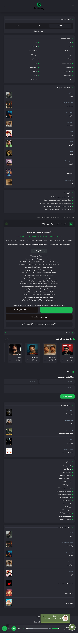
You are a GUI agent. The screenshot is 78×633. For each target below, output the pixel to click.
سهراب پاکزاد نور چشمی (42, 305)
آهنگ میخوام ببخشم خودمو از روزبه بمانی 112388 (56, 206)
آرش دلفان (68, 51)
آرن (70, 55)
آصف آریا (34, 59)
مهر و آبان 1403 (66, 510)
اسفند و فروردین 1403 (64, 494)
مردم (71, 155)
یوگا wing (70, 173)
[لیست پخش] (23, 628)
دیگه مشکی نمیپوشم (66, 433)
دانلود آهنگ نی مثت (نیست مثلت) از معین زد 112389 (55, 203)
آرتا (36, 42)
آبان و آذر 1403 (67, 507)
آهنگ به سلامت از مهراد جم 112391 (61, 197)
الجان (35, 75)
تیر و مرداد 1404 (66, 482)
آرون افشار (34, 55)
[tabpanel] (39, 31)
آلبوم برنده (69, 414)
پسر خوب (70, 106)
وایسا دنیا (70, 443)
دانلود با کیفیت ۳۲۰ (37, 317)
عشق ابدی (69, 603)
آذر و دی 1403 (67, 504)
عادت (19, 357)
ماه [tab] (39, 26)
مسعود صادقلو (68, 161)
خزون (71, 184)
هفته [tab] (60, 26)
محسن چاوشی (68, 449)
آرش (70, 46)
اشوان (35, 71)
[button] (10, 339)
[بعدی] (18, 628)
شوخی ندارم (52, 357)
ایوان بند (70, 122)
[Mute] (50, 628)
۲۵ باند (69, 42)
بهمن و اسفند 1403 (65, 497)
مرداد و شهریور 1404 (65, 479)
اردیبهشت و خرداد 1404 (64, 488)
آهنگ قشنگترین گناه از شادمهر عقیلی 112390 (57, 200)
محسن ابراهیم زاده (67, 103)
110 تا (71, 357)
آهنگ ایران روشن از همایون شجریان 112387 (58, 210)
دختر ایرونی (34, 357)
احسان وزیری (67, 71)
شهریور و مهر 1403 (65, 513)
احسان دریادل (33, 67)
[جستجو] (5, 6)
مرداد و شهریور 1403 (65, 516)
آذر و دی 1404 (67, 466)
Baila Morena (69, 594)
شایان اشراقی (69, 420)
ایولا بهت (70, 125)
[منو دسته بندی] (73, 6)
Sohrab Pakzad (38, 245)
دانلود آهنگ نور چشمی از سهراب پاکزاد (54, 224)
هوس (71, 145)
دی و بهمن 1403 (66, 500)
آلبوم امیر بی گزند (67, 453)
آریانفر (69, 59)
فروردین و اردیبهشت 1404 (63, 491)
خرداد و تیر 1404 (66, 485)
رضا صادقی (69, 112)
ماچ (72, 135)
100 (72, 423)
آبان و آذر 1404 (67, 469)
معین (71, 141)
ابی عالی (68, 67)
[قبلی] (8, 628)
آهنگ (29, 324)
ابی (36, 63)
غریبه (71, 96)
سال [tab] (17, 26)
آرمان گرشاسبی (32, 51)
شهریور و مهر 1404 (65, 475)
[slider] (37, 629)
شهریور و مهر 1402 (65, 519)
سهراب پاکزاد (31, 232)
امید (70, 80)
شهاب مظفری (69, 180)
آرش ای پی (34, 46)
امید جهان (34, 80)
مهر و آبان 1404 (66, 472)
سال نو (70, 116)
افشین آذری (67, 75)
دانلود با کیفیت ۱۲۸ (20, 310)
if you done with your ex (65, 584)
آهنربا (71, 164)
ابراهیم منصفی (66, 63)
